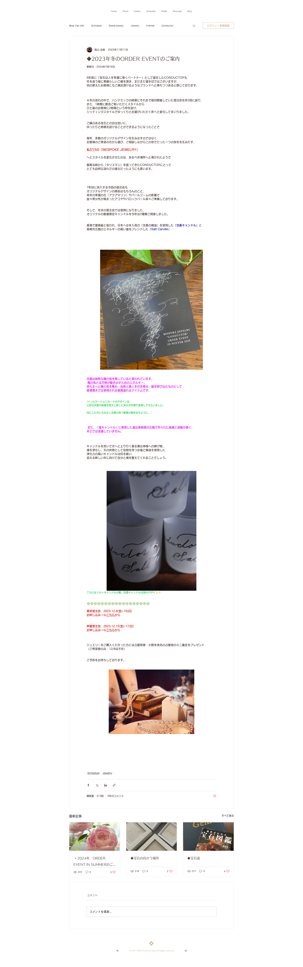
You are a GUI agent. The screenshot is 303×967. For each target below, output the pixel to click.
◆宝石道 (193, 858)
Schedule (96, 26)
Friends (150, 26)
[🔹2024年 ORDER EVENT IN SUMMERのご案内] (94, 836)
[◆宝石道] (208, 836)
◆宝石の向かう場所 (144, 858)
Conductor (167, 26)
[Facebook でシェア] (88, 785)
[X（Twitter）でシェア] (97, 785)
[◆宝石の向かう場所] (151, 836)
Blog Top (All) (76, 26)
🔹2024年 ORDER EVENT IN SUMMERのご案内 (93, 862)
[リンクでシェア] (114, 785)
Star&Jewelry (116, 26)
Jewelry (135, 26)
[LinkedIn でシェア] (105, 785)
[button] (194, 25)
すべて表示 (228, 815)
